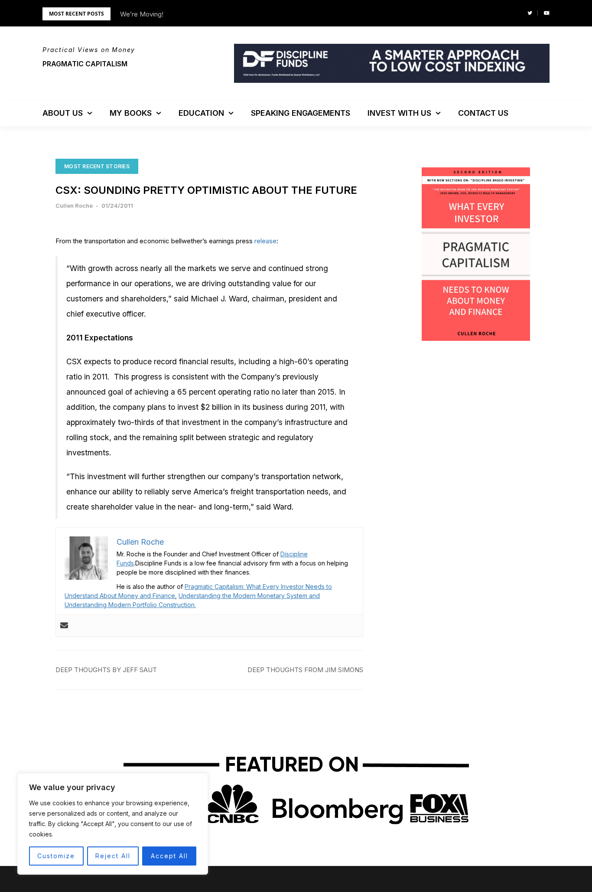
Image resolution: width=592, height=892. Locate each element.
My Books (131, 113)
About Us (62, 113)
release (265, 241)
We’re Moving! (141, 14)
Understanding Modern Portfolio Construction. (130, 604)
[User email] (64, 625)
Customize (56, 855)
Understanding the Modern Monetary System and (249, 595)
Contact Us (483, 113)
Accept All (169, 855)
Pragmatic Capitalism (84, 63)
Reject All (112, 855)
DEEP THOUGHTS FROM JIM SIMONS (305, 670)
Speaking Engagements (300, 113)
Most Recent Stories (97, 166)
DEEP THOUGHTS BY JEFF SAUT (106, 670)
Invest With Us (399, 113)
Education (201, 113)
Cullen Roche (74, 205)
